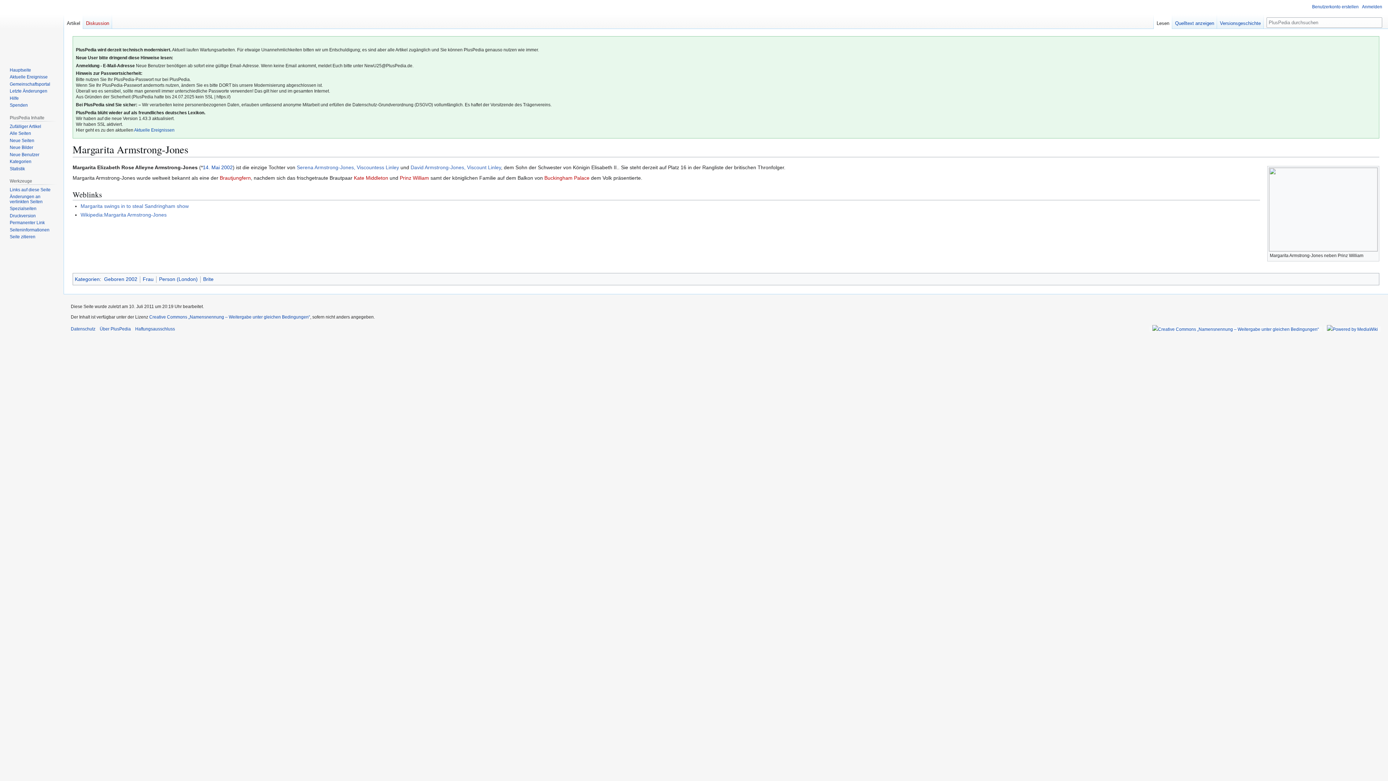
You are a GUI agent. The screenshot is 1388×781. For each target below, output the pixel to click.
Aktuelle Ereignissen (154, 130)
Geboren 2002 (120, 279)
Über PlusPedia (115, 329)
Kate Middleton (371, 178)
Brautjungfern (235, 178)
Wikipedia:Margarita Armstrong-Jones (124, 215)
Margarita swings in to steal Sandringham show (135, 206)
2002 (227, 167)
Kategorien (87, 279)
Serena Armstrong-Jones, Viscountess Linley (348, 167)
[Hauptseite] (32, 29)
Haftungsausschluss (155, 329)
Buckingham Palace (567, 178)
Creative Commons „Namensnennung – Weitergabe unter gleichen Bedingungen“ (229, 317)
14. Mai (211, 167)
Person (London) (178, 279)
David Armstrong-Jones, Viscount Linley (456, 167)
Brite (208, 279)
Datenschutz (83, 329)
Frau (148, 279)
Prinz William (414, 178)
